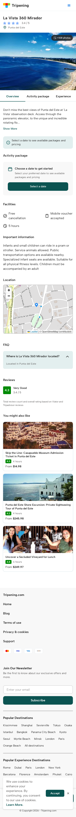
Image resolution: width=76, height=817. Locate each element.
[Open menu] (69, 5)
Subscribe (38, 700)
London (50, 739)
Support (9, 641)
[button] (36, 305)
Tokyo (56, 725)
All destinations (34, 745)
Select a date (38, 186)
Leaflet (34, 331)
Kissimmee (10, 725)
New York (54, 767)
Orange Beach (12, 745)
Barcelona (9, 774)
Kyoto (62, 732)
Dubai (18, 767)
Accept (55, 793)
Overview (12, 96)
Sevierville (42, 725)
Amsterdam (41, 774)
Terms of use (12, 622)
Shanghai (27, 725)
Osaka (68, 725)
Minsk (38, 739)
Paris (61, 739)
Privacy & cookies (16, 632)
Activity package (38, 96)
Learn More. (14, 805)
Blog (6, 613)
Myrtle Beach (22, 739)
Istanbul (8, 732)
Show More (10, 128)
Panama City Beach (43, 732)
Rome (7, 767)
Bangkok (22, 732)
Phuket (57, 774)
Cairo (68, 774)
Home (7, 604)
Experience (63, 96)
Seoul (6, 739)
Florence (24, 774)
